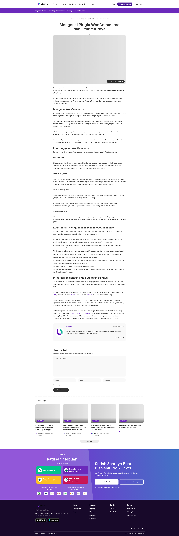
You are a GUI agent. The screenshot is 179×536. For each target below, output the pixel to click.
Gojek (73, 295)
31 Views (68, 435)
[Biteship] (42, 4)
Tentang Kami (77, 508)
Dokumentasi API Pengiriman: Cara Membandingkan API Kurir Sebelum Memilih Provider (74, 427)
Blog (74, 512)
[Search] (142, 10)
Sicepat (89, 295)
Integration (93, 518)
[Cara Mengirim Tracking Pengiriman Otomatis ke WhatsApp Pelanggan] (47, 413)
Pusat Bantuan (131, 508)
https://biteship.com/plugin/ (80, 313)
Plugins (92, 512)
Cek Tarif (113, 512)
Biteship (69, 326)
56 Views (124, 433)
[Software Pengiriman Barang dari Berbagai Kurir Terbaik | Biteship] (41, 505)
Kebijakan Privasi (132, 515)
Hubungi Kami (131, 512)
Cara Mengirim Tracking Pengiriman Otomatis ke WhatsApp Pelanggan (44, 427)
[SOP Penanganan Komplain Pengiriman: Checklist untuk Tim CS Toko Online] (103, 413)
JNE (54, 295)
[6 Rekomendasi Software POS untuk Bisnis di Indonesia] (131, 413)
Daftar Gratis (106, 481)
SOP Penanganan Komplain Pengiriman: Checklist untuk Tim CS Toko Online (103, 427)
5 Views (40, 435)
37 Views (96, 435)
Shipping (92, 508)
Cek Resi (113, 508)
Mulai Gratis (138, 4)
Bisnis (40, 420)
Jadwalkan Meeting (125, 4)
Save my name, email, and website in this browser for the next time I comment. (76, 385)
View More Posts (118, 326)
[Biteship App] (41, 520)
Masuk (114, 4)
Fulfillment (93, 515)
